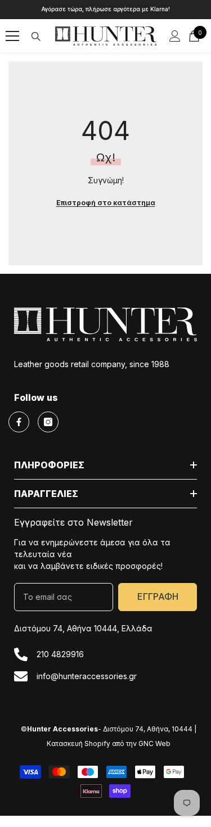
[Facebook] (18, 422)
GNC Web (154, 743)
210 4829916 (60, 654)
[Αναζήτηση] (36, 36)
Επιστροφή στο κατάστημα (105, 202)
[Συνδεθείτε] (175, 36)
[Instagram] (48, 422)
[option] (105, 9)
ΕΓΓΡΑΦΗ (157, 596)
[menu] (12, 36)
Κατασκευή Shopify (78, 743)
